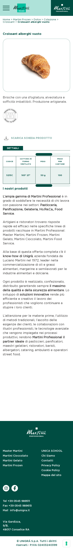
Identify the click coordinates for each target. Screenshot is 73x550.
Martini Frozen (22, 19)
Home (6, 19)
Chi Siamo (48, 455)
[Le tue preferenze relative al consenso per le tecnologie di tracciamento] (66, 543)
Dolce (37, 19)
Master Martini (12, 450)
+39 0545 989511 (16, 500)
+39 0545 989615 (17, 505)
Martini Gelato (12, 460)
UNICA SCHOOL (52, 450)
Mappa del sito (51, 475)
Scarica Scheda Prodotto (31, 137)
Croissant (9, 22)
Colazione (50, 19)
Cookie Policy (50, 470)
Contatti (47, 460)
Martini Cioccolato (15, 455)
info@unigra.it (16, 510)
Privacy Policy (50, 465)
